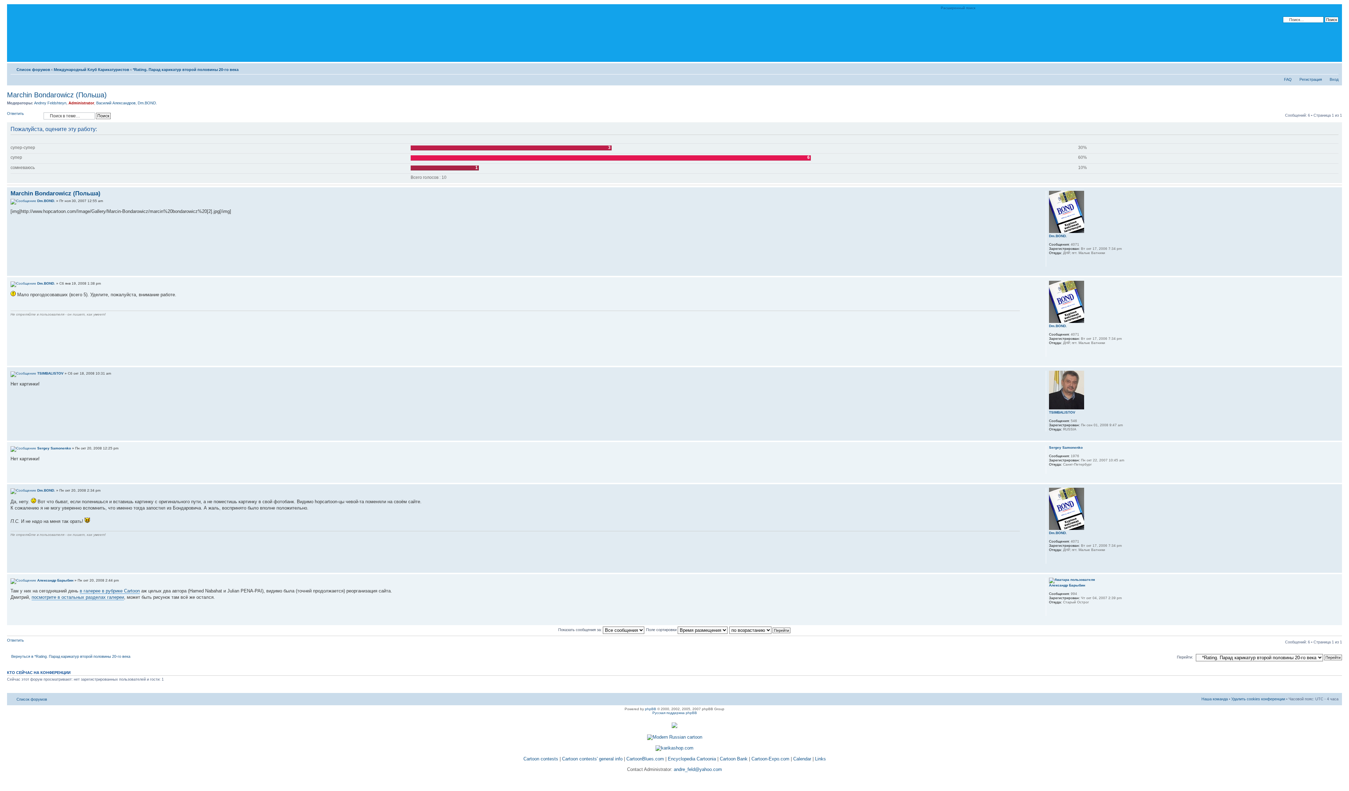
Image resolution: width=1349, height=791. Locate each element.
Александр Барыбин (55, 580)
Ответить (15, 113)
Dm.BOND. (147, 103)
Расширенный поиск (958, 8)
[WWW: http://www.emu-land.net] (1052, 611)
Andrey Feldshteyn (50, 103)
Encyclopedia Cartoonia (692, 758)
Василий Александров (116, 103)
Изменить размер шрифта (1333, 68)
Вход (1334, 79)
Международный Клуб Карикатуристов (91, 69)
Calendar (802, 758)
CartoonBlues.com (645, 758)
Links (820, 758)
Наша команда (1214, 699)
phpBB (650, 709)
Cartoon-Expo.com (770, 758)
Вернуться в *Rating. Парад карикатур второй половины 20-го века (70, 656)
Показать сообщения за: (580, 630)
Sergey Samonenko (54, 448)
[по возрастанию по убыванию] (760, 630)
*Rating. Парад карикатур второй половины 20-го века (186, 69)
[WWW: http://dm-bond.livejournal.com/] (1052, 262)
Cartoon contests (540, 758)
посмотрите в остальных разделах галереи (78, 597)
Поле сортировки (662, 630)
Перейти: (1185, 657)
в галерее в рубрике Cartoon (110, 591)
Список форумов (33, 69)
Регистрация (1310, 79)
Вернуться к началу (1336, 272)
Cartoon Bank (734, 758)
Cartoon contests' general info (592, 758)
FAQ (1288, 79)
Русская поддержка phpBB (674, 713)
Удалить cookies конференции (1258, 699)
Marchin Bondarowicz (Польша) (57, 95)
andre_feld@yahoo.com (697, 769)
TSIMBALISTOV (50, 373)
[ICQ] (1061, 611)
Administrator (81, 103)
